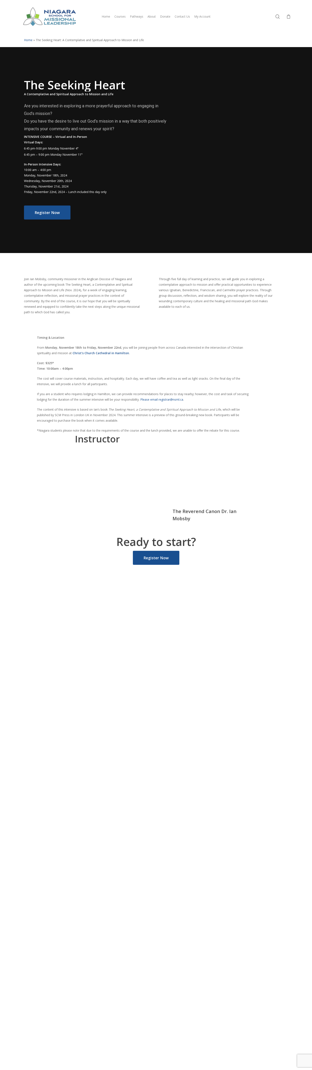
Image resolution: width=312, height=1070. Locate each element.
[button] (47, 213)
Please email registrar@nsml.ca (161, 399)
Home (28, 40)
